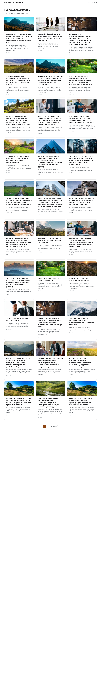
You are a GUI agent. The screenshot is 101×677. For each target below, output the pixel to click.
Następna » (54, 426)
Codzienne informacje (13, 2)
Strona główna (92, 2)
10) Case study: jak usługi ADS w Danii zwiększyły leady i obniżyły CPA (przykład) (49, 240)
